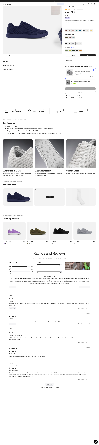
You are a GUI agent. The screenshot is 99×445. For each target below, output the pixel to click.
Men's (88, 55)
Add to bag (80, 92)
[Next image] (6, 55)
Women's (73, 55)
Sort (79, 292)
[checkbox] (80, 73)
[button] (21, 266)
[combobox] (78, 74)
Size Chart (92, 76)
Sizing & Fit (6, 61)
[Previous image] (4, 55)
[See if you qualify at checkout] (90, 17)
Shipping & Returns (8, 65)
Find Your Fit (60, 4)
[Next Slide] (89, 266)
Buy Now (80, 88)
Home (66, 6)
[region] (77, 266)
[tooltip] (54, 276)
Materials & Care (8, 69)
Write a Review (80, 9)
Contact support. (54, 387)
